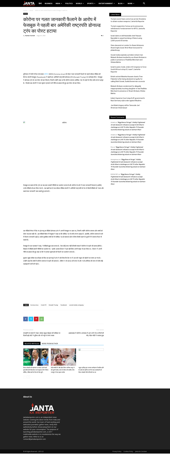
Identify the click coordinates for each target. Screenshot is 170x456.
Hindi (31, 10)
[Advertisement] (63, 55)
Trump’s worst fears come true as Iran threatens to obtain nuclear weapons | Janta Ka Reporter (128, 20)
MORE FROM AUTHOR (50, 344)
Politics (69, 3)
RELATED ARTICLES (32, 344)
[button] (144, 4)
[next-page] (28, 376)
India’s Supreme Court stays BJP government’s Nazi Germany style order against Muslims (128, 99)
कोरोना (46, 74)
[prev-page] (24, 376)
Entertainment (106, 3)
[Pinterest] (36, 319)
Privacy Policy (117, 451)
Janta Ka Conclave (141, 451)
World (79, 3)
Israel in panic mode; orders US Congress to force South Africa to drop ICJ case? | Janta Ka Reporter (128, 69)
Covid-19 (43, 305)
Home (25, 10)
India (58, 3)
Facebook (64, 305)
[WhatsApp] (41, 319)
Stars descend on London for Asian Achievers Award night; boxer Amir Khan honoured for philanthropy (127, 47)
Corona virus (34, 305)
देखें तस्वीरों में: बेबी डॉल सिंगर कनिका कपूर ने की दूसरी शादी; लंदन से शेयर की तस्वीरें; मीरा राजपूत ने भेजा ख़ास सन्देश (62, 370)
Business (48, 3)
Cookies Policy (128, 451)
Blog (120, 3)
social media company (76, 305)
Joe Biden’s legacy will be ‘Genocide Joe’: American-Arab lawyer (125, 106)
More (130, 3)
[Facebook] (25, 319)
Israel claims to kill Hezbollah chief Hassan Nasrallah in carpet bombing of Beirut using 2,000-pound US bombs (126, 38)
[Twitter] (31, 319)
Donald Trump (53, 305)
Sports (90, 3)
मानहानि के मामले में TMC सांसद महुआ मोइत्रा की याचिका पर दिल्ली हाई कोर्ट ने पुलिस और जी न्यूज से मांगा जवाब (41, 334)
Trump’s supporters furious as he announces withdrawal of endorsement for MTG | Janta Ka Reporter (128, 28)
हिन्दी (40, 3)
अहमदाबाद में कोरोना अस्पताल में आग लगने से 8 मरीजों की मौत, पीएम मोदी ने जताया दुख (86, 334)
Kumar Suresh (30, 35)
